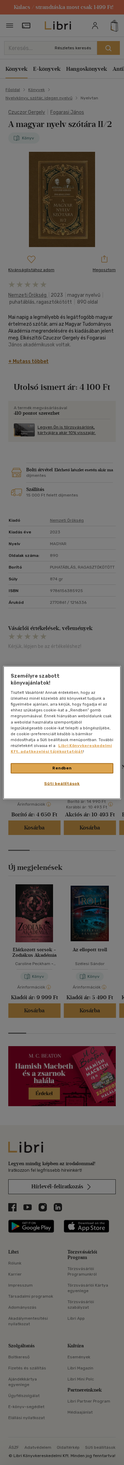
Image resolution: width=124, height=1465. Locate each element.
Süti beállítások (62, 783)
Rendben (62, 768)
